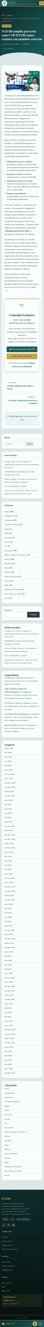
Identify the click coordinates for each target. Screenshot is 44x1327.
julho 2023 (8, 908)
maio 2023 (8, 917)
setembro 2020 (9, 1043)
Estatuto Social (7, 1241)
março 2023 (8, 926)
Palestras (7, 572)
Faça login (14, 416)
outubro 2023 (9, 895)
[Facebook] (4, 1225)
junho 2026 (8, 757)
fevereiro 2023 (9, 930)
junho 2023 (8, 913)
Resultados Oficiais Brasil (13, 589)
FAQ (3, 1287)
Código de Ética (7, 1245)
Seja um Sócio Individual (22, 356)
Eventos (7, 542)
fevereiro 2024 (9, 878)
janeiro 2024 (8, 882)
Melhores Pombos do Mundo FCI (15, 555)
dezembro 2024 (9, 835)
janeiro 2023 (8, 934)
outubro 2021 (8, 995)
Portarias (7, 581)
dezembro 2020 (9, 1030)
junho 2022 (8, 960)
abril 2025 (7, 817)
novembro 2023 (9, 891)
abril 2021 (7, 1017)
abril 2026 (7, 765)
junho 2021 (8, 1008)
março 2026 (8, 770)
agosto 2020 (8, 1047)
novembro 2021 (9, 991)
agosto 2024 (8, 852)
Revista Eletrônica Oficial (13, 594)
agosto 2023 (8, 904)
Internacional (8, 551)
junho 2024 (8, 861)
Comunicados (8, 520)
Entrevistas (8, 538)
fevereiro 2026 (9, 774)
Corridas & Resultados (12, 524)
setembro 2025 (9, 796)
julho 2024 (8, 856)
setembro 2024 (9, 848)
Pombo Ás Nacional (11, 577)
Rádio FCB (5, 1291)
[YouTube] (13, 1225)
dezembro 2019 (9, 1073)
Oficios (6, 568)
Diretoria (5, 1237)
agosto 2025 (8, 800)
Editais (6, 533)
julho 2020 (8, 1051)
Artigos (6, 512)
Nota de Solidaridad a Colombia (15, 486)
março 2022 (8, 973)
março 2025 (8, 822)
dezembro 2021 (9, 986)
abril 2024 (7, 869)
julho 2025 (8, 804)
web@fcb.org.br (8, 1300)
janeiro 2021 (8, 1025)
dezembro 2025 (9, 783)
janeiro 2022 (8, 982)
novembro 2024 (9, 839)
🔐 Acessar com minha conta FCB (22, 349)
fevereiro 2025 (9, 826)
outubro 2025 (9, 791)
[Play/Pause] (35, 1323)
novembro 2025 (9, 787)
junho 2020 (8, 1056)
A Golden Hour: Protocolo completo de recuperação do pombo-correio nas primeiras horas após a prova (21, 464)
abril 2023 (7, 921)
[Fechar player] (40, 1324)
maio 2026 (8, 761)
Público (6, 585)
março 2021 (8, 1021)
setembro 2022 (9, 947)
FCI (5, 546)
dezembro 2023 (9, 887)
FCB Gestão (6, 1262)
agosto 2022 (8, 952)
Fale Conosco (6, 1283)
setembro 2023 (9, 900)
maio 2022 (8, 965)
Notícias (10, 15)
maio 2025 (8, 813)
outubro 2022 (9, 943)
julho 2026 (8, 752)
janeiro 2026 (8, 778)
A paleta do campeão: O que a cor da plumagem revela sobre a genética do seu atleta (21, 706)
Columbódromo (9, 516)
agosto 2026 (8, 748)
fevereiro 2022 (9, 978)
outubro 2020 (9, 1038)
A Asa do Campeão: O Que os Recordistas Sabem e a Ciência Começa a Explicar (20, 728)
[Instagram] (8, 1225)
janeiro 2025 (8, 830)
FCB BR (7, 678)
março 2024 (8, 874)
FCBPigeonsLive (7, 1270)
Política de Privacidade (9, 1249)
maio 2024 (8, 865)
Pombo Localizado (8, 1266)
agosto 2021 (8, 1004)
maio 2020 (8, 1060)
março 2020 (8, 1069)
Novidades (8, 564)
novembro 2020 (9, 1034)
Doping (6, 529)
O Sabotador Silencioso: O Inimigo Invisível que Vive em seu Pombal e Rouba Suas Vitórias (21, 681)
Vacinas (6, 598)
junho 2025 (8, 809)
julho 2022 (8, 956)
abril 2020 (8, 1064)
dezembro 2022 (9, 939)
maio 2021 (7, 1012)
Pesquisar (8, 610)
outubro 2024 (9, 843)
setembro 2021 (9, 999)
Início (3, 15)
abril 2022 (7, 969)
